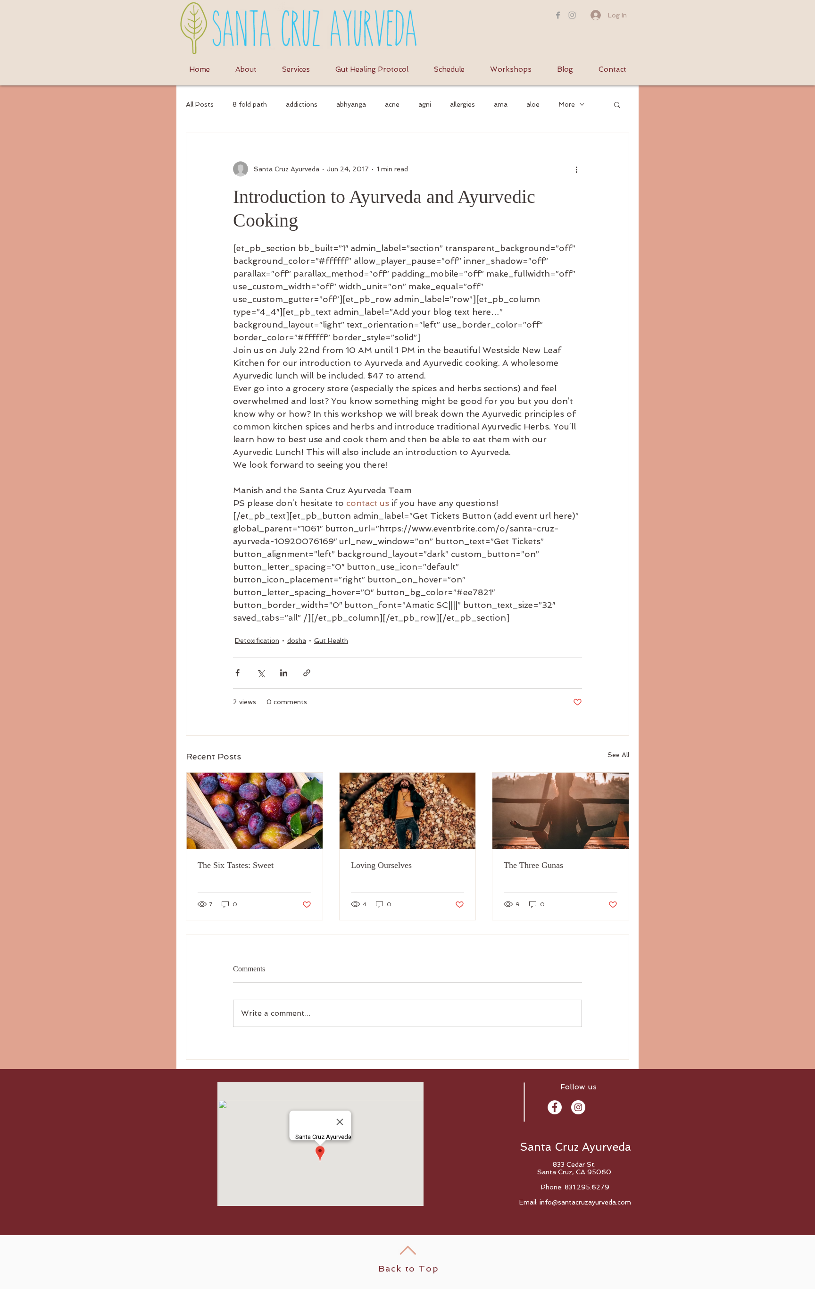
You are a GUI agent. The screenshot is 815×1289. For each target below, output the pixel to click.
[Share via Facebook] (237, 672)
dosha (296, 640)
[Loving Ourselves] (408, 811)
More (566, 104)
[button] (617, 104)
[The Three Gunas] (560, 811)
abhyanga (351, 104)
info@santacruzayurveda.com (585, 1202)
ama (500, 104)
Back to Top (408, 1268)
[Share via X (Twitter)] (260, 672)
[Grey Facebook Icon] (558, 15)
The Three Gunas (533, 865)
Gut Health (331, 640)
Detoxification (257, 640)
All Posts (200, 104)
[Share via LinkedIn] (283, 672)
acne (392, 104)
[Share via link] (306, 672)
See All (618, 754)
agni (424, 104)
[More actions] (576, 169)
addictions (301, 104)
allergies (462, 104)
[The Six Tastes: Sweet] (254, 811)
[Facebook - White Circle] (555, 1107)
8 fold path (250, 104)
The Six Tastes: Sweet (236, 865)
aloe (533, 104)
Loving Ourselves (381, 865)
